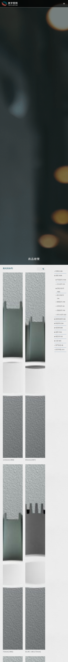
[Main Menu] (64, 3)
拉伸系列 (59, 306)
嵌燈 (57, 275)
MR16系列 (60, 314)
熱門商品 (58, 345)
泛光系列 (59, 284)
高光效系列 (60, 295)
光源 (57, 341)
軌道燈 (58, 323)
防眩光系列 (60, 288)
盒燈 (57, 332)
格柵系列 (59, 302)
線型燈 (58, 336)
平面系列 (60, 280)
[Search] (43, 269)
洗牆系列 (59, 310)
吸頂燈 (58, 328)
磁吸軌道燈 (59, 319)
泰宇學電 (58, 349)
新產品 (57, 271)
